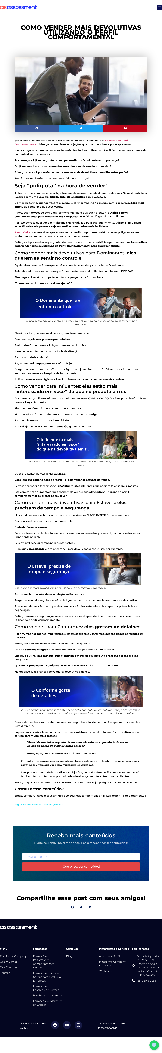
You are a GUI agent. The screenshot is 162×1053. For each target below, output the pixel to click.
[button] (159, 7)
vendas (58, 804)
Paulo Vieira (22, 232)
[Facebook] (55, 1025)
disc (23, 804)
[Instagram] (78, 1025)
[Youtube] (67, 1025)
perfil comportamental (40, 804)
